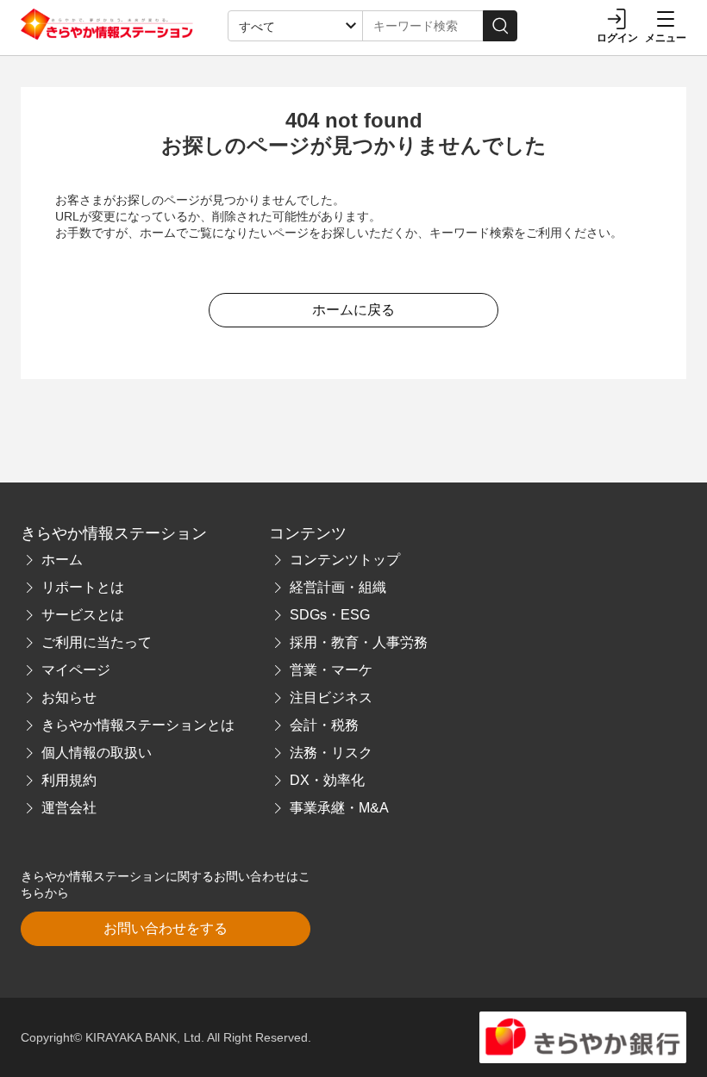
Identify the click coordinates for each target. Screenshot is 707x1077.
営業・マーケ (331, 670)
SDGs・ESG (330, 614)
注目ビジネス (331, 697)
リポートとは (82, 587)
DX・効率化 (327, 780)
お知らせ (69, 697)
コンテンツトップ (345, 559)
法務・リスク (331, 752)
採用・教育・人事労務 (359, 642)
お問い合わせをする (165, 928)
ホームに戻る (353, 309)
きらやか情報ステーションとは (138, 725)
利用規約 (69, 780)
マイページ (75, 670)
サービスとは (82, 614)
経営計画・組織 (338, 587)
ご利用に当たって (96, 642)
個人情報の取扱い (96, 752)
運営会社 (69, 807)
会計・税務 (324, 725)
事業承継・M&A (339, 807)
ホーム (62, 559)
